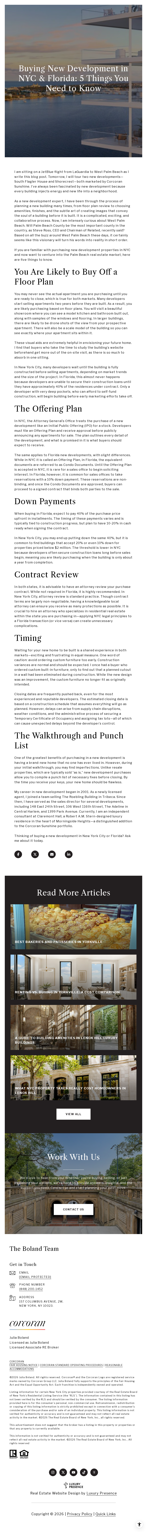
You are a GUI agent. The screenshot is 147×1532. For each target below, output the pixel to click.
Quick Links (106, 1514)
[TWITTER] (63, 1472)
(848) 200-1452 (31, 1288)
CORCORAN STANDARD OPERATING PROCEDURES (71, 1365)
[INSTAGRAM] (53, 1472)
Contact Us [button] (73, 1209)
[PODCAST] (94, 1472)
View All (73, 1114)
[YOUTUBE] (73, 1472)
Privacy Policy (79, 1514)
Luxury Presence (102, 1493)
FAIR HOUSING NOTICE (24, 1365)
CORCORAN (17, 1361)
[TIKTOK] (84, 1472)
